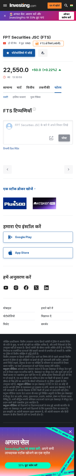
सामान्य (7, 87)
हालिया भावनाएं (19, 97)
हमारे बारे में (47, 308)
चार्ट (19, 87)
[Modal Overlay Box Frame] (37, 451)
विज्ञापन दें (46, 316)
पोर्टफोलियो (9, 316)
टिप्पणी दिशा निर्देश (11, 148)
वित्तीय (30, 87)
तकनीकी (44, 87)
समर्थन (44, 324)
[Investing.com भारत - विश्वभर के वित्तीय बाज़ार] (23, 5)
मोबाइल (7, 308)
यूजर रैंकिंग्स (35, 97)
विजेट (6, 324)
